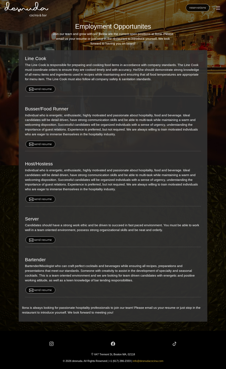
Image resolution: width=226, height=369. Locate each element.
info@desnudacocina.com (148, 361)
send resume (42, 89)
